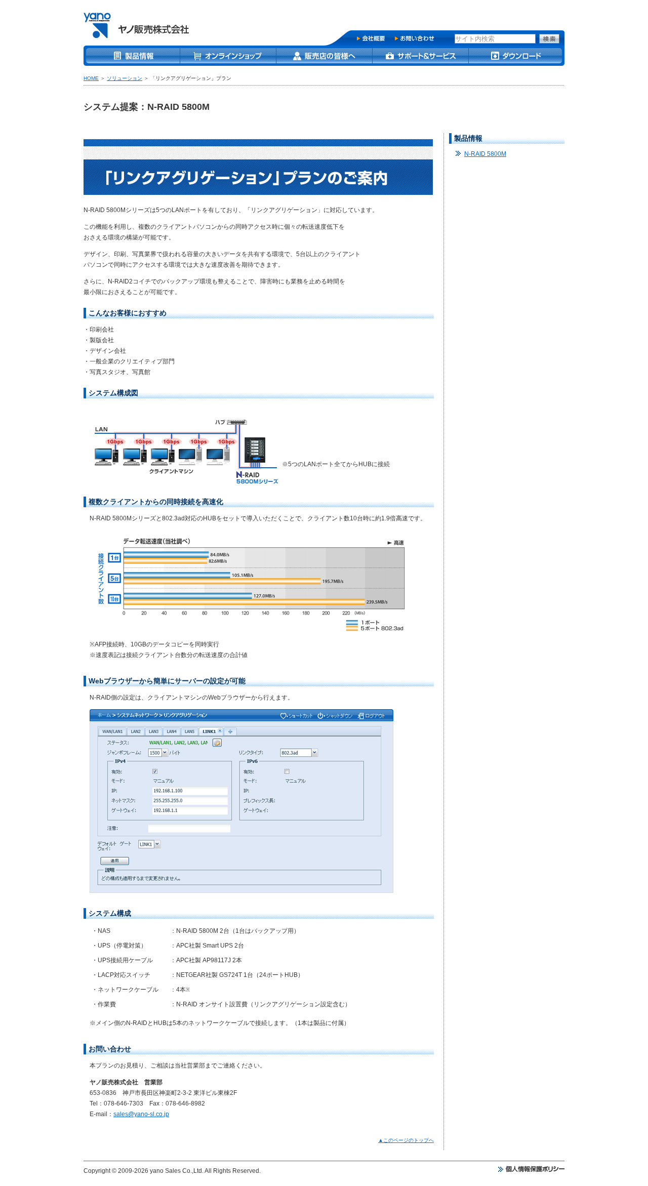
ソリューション (124, 78)
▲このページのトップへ (406, 1140)
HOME (91, 78)
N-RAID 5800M (485, 153)
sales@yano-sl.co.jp (141, 1114)
